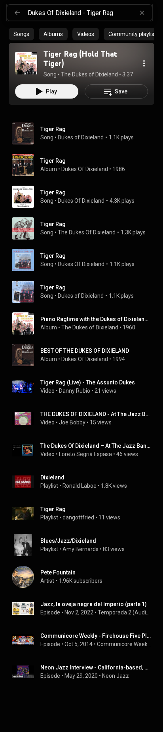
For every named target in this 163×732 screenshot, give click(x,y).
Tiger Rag (53, 129)
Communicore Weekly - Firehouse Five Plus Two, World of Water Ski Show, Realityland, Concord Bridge (96, 636)
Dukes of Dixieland (81, 137)
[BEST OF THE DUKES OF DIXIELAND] (85, 355)
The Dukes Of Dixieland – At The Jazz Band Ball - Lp (96, 446)
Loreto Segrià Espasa (85, 454)
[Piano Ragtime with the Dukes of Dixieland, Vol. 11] (85, 323)
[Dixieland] (85, 482)
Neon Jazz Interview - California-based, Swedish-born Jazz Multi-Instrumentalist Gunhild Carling (96, 667)
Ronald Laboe (80, 486)
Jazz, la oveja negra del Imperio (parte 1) (93, 604)
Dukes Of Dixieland (84, 169)
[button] (26, 63)
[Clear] (142, 12)
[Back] (17, 12)
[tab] (21, 34)
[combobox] (90, 13)
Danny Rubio (74, 391)
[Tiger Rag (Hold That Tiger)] (26, 63)
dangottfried (78, 517)
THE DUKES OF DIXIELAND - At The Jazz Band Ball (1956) (96, 414)
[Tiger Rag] (85, 165)
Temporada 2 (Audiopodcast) (125, 612)
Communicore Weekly (124, 644)
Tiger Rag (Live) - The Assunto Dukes (87, 382)
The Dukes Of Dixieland (87, 232)
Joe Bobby (72, 422)
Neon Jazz (115, 676)
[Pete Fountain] (85, 577)
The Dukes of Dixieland (89, 327)
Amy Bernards (81, 549)
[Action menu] (144, 63)
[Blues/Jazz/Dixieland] (85, 545)
